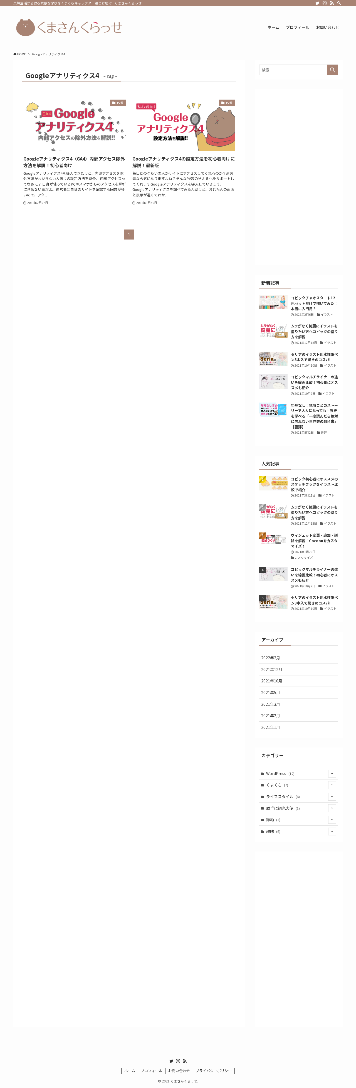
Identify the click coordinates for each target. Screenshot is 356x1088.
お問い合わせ (179, 1070)
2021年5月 (270, 692)
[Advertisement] (298, 177)
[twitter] (317, 3)
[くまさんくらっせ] (69, 27)
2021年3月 (270, 704)
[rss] (331, 3)
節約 (273, 819)
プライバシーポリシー (214, 1070)
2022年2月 (270, 657)
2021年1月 (270, 727)
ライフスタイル (283, 796)
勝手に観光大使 (283, 808)
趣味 (273, 831)
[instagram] (324, 3)
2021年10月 (271, 681)
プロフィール (151, 1070)
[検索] (339, 3)
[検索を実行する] (332, 70)
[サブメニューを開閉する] (332, 774)
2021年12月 (271, 669)
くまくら (277, 785)
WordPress (280, 773)
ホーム (129, 1070)
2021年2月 (270, 715)
